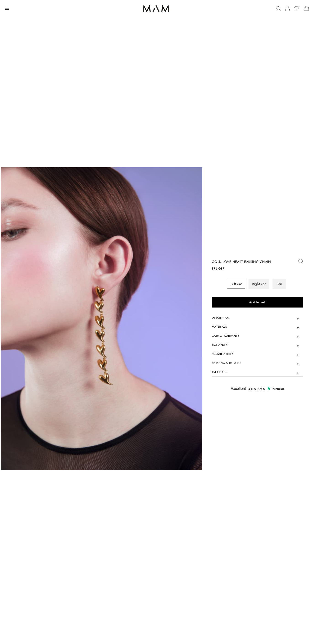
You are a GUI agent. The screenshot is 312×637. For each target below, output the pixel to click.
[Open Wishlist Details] (296, 8)
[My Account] (287, 8)
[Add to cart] (257, 302)
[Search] (278, 8)
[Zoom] (101, 318)
